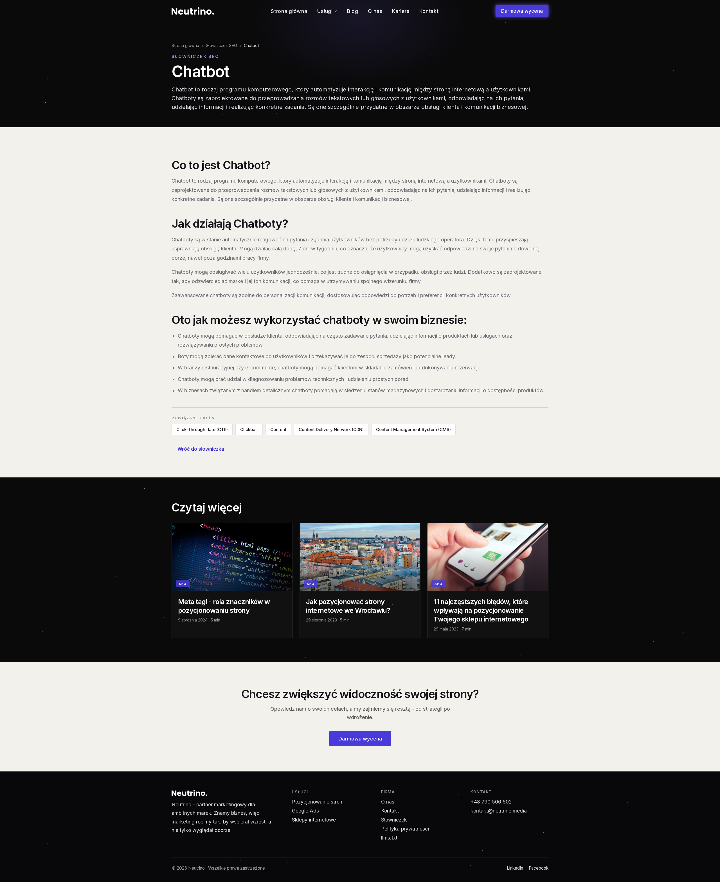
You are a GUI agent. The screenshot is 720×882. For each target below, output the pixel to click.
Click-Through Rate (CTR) (202, 429)
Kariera (401, 11)
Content (278, 429)
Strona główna (289, 11)
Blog (352, 11)
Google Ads (305, 811)
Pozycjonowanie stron (317, 802)
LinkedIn (515, 868)
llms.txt (389, 838)
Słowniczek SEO (221, 45)
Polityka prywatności (405, 829)
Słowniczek (394, 820)
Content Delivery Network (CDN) (331, 429)
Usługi (325, 11)
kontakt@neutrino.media (499, 811)
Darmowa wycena (522, 11)
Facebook (538, 868)
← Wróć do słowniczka (198, 449)
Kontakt (428, 11)
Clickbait (249, 429)
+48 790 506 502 (491, 802)
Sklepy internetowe (314, 820)
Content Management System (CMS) (413, 429)
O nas (375, 11)
